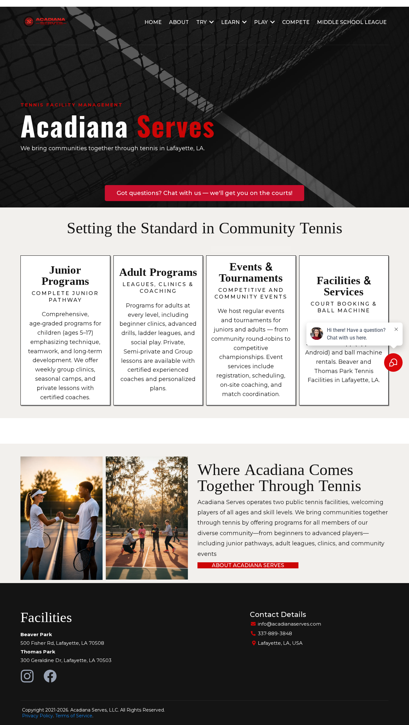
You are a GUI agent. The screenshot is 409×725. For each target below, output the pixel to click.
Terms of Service (73, 716)
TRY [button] (202, 22)
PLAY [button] (261, 22)
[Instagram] (27, 676)
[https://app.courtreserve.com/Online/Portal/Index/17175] (43, 22)
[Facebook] (50, 676)
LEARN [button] (231, 22)
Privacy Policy (37, 716)
